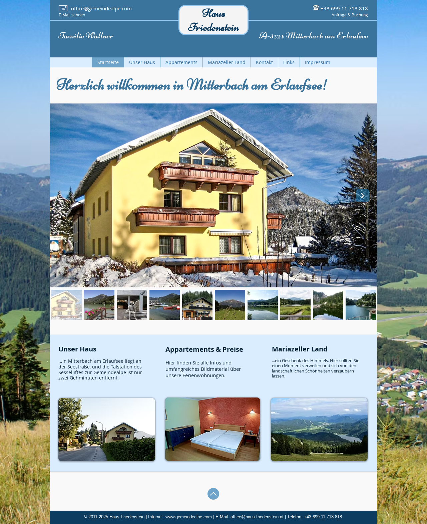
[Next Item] (362, 195)
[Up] (213, 494)
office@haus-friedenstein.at (257, 516)
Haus (213, 13)
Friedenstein (213, 27)
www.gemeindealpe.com (188, 516)
